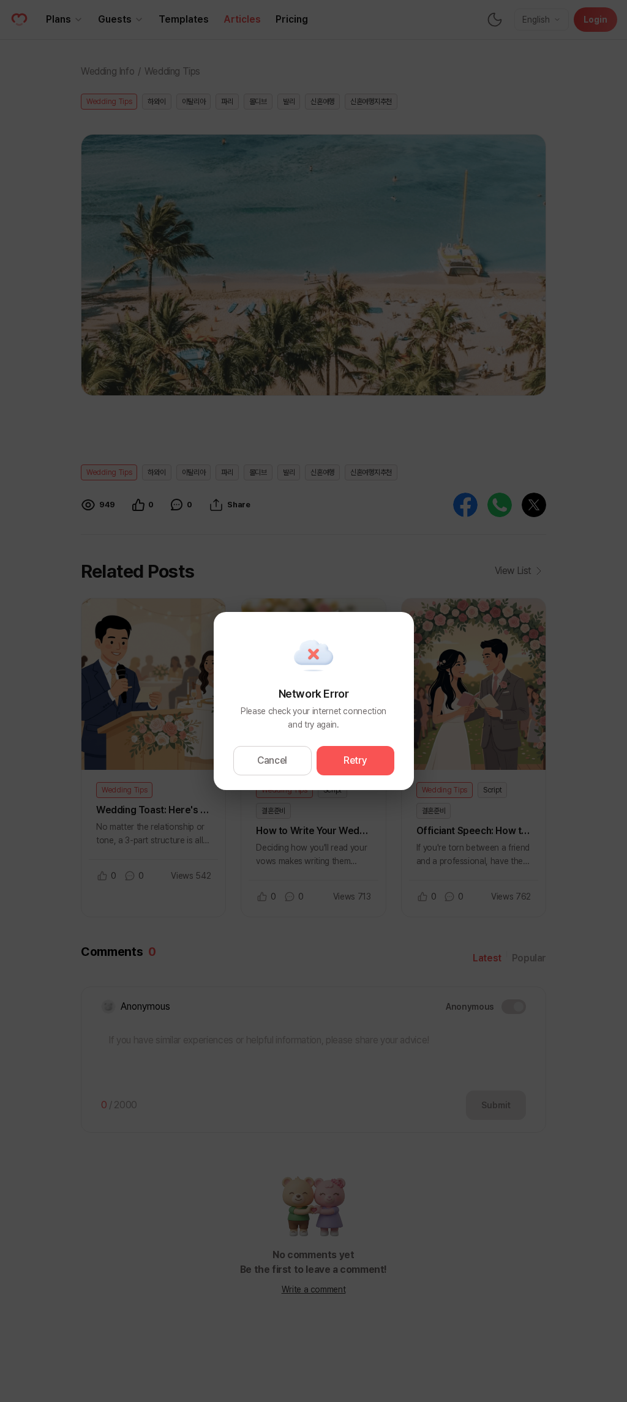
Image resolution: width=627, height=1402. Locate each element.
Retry (355, 760)
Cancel (272, 760)
